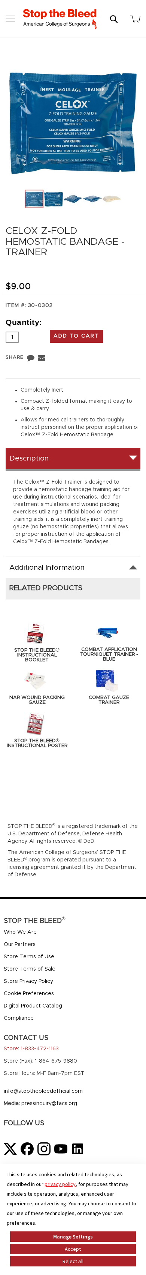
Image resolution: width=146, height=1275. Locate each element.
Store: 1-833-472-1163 (31, 1048)
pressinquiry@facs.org (49, 1103)
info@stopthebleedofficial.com (43, 1091)
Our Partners (20, 944)
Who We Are (20, 932)
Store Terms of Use (29, 956)
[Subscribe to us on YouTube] (60, 1148)
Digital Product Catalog (33, 1006)
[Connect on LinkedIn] (77, 1148)
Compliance (19, 1018)
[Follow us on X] (10, 1148)
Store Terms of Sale (29, 969)
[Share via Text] (30, 357)
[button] (54, 199)
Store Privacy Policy (28, 981)
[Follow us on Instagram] (44, 1148)
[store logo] (59, 19)
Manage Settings (73, 1236)
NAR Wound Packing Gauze (37, 700)
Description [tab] (29, 458)
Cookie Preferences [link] (29, 993)
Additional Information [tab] (47, 567)
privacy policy (60, 1184)
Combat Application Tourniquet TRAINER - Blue (109, 654)
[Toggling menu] (10, 19)
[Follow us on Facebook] (27, 1148)
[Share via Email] (41, 357)
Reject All (73, 1261)
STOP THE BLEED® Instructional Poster (37, 743)
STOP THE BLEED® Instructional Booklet (37, 655)
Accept (73, 1249)
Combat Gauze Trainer (109, 700)
